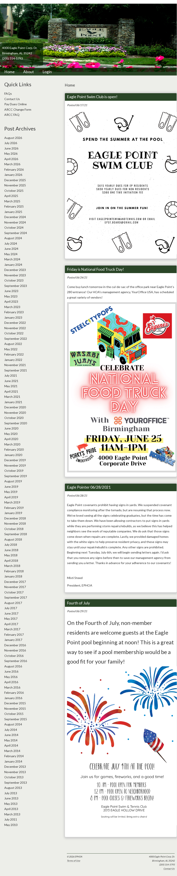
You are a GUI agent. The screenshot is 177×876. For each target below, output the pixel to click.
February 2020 (14, 449)
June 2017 (11, 613)
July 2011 (10, 819)
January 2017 (13, 640)
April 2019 (11, 497)
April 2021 (11, 391)
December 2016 (15, 645)
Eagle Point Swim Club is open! (92, 96)
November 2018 (15, 523)
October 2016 (13, 655)
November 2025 (15, 185)
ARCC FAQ (11, 114)
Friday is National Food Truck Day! (95, 269)
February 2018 (14, 571)
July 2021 (10, 375)
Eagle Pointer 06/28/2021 (89, 487)
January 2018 (13, 576)
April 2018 (11, 560)
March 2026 (12, 164)
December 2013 (15, 766)
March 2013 (12, 814)
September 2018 (15, 534)
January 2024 (13, 264)
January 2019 (13, 513)
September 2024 (15, 233)
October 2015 (13, 714)
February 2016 (14, 692)
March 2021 (12, 396)
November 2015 (15, 708)
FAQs (8, 93)
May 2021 (10, 386)
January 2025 (13, 212)
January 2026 (13, 174)
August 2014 (13, 724)
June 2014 (11, 735)
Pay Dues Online (15, 104)
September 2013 (15, 782)
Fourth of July (78, 603)
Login (47, 71)
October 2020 (13, 418)
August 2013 (13, 788)
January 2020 (13, 455)
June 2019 (11, 486)
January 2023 (13, 317)
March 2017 (12, 629)
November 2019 (15, 465)
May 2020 (10, 434)
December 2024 (15, 217)
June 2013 (11, 798)
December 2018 (15, 518)
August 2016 (13, 666)
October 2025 (13, 190)
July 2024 (10, 243)
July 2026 (10, 143)
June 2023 (11, 291)
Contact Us (169, 868)
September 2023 (15, 286)
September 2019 (15, 476)
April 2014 (11, 745)
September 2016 (15, 661)
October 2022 (13, 333)
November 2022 (15, 328)
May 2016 (10, 677)
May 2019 (10, 492)
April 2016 (11, 682)
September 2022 (15, 338)
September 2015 (15, 719)
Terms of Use (73, 860)
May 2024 (10, 254)
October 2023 (13, 280)
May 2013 (10, 803)
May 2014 (10, 740)
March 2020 (12, 444)
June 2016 (11, 671)
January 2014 (13, 761)
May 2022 (10, 349)
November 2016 (15, 650)
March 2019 (12, 502)
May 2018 (10, 555)
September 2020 (15, 423)
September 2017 (15, 597)
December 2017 (15, 581)
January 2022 (13, 360)
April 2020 (11, 439)
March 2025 (12, 201)
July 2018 (10, 544)
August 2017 (13, 603)
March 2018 (12, 566)
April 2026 (11, 159)
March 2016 (12, 687)
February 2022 (14, 354)
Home (9, 71)
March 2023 (12, 307)
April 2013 (11, 809)
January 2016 (13, 698)
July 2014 (10, 729)
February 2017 (14, 634)
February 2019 (14, 508)
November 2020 (15, 412)
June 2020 (11, 428)
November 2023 (15, 275)
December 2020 (15, 407)
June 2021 (11, 381)
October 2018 (13, 529)
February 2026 (14, 169)
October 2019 (13, 470)
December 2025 (15, 180)
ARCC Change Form (17, 109)
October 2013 (13, 777)
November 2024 (15, 222)
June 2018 (11, 550)
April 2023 (11, 301)
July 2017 (10, 608)
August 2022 (13, 344)
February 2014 (14, 756)
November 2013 (15, 772)
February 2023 (14, 312)
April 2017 (11, 624)
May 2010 (10, 825)
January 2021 (13, 402)
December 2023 (15, 270)
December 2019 (15, 460)
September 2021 (15, 370)
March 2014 (12, 751)
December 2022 (15, 322)
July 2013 (10, 793)
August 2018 (13, 539)
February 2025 (14, 206)
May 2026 (10, 153)
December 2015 (15, 703)
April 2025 (11, 196)
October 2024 (13, 227)
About (28, 71)
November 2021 (15, 365)
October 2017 (13, 592)
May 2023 (10, 296)
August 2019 (13, 481)
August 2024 (13, 238)
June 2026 (11, 148)
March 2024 (12, 259)
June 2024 (11, 248)
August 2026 (13, 138)
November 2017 (15, 587)
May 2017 (10, 618)
